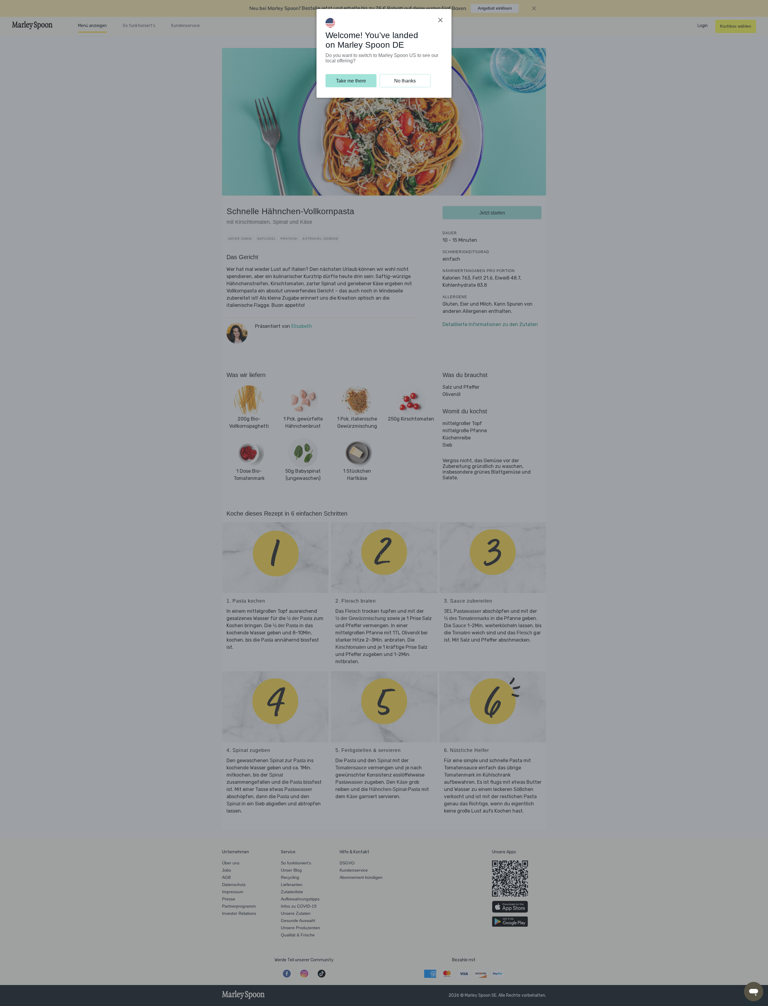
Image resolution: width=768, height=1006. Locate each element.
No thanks (405, 80)
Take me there (351, 80)
